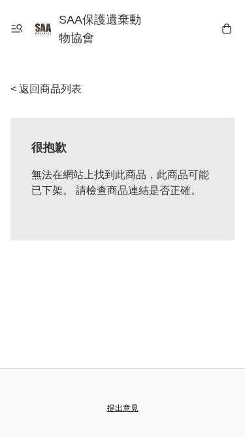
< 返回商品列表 (46, 88)
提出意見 (123, 408)
